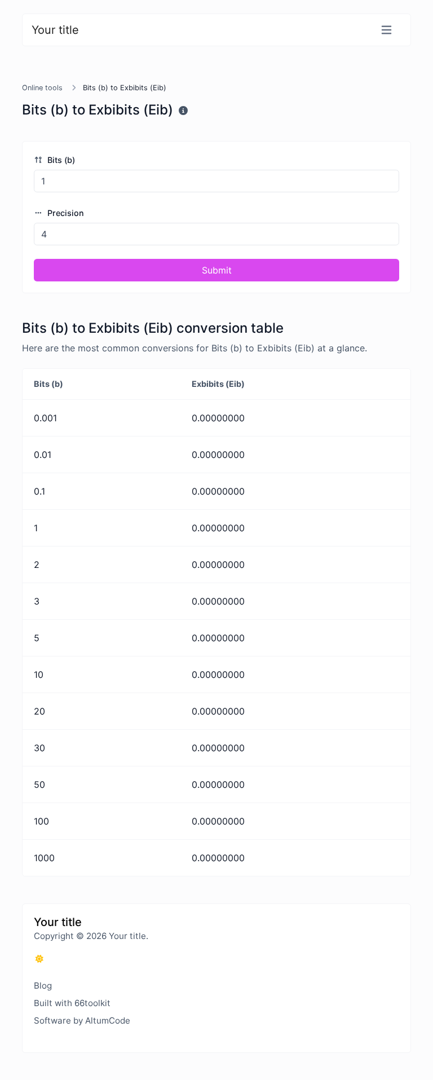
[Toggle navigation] (386, 30)
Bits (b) (60, 160)
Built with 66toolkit (72, 1003)
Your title (55, 30)
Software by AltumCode (82, 1020)
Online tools (42, 87)
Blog (43, 985)
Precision (64, 213)
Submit (217, 270)
